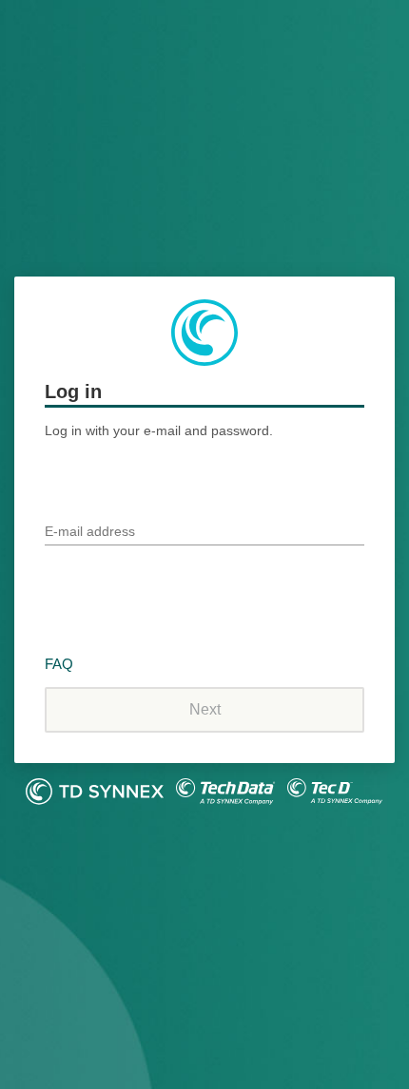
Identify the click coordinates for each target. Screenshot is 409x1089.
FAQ (59, 664)
